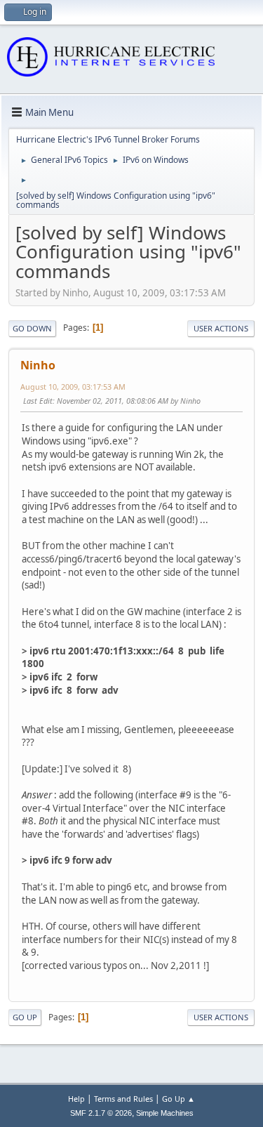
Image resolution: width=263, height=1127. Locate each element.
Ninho (37, 365)
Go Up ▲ (178, 1098)
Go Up (25, 1017)
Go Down (32, 328)
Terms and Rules (123, 1098)
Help (76, 1098)
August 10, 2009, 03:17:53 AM (73, 386)
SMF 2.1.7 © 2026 (101, 1113)
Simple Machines (165, 1113)
